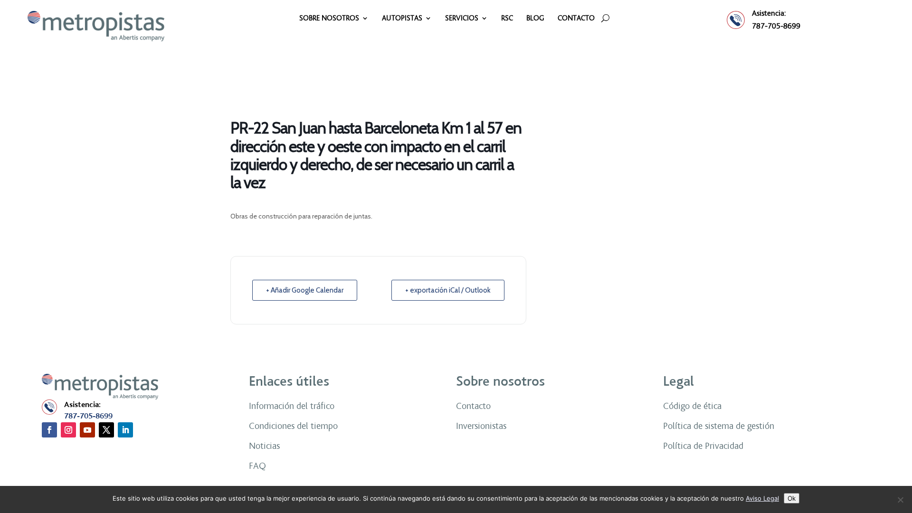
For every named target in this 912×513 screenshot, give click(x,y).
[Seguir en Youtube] (87, 429)
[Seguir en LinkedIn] (125, 429)
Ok (792, 498)
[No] (900, 499)
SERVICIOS (461, 18)
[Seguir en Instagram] (68, 429)
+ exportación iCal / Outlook (448, 290)
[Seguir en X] (106, 429)
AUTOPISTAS (402, 18)
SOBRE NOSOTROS (329, 18)
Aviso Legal (762, 498)
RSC (507, 18)
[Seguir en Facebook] (49, 429)
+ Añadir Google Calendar (304, 290)
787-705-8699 (776, 25)
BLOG (535, 18)
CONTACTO (576, 18)
